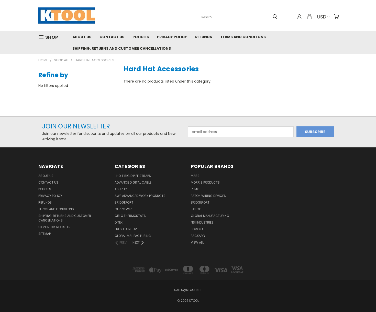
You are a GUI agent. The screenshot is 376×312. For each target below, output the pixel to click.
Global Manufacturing (210, 216)
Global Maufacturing (133, 236)
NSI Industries (202, 222)
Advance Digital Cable (133, 182)
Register (63, 227)
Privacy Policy (172, 36)
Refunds (203, 36)
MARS (195, 176)
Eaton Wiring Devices (208, 196)
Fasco (196, 209)
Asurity (121, 189)
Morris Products (205, 182)
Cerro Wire (124, 209)
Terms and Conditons (243, 36)
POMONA (197, 229)
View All (197, 242)
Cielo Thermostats (130, 216)
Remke (195, 189)
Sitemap (44, 234)
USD (321, 17)
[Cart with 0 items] (336, 16)
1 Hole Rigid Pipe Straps (133, 176)
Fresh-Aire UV (126, 229)
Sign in (44, 227)
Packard (198, 236)
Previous (362, 296)
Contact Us (111, 36)
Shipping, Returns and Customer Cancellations (121, 48)
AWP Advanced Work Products (140, 196)
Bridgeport (124, 202)
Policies (140, 36)
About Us (81, 36)
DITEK (119, 222)
